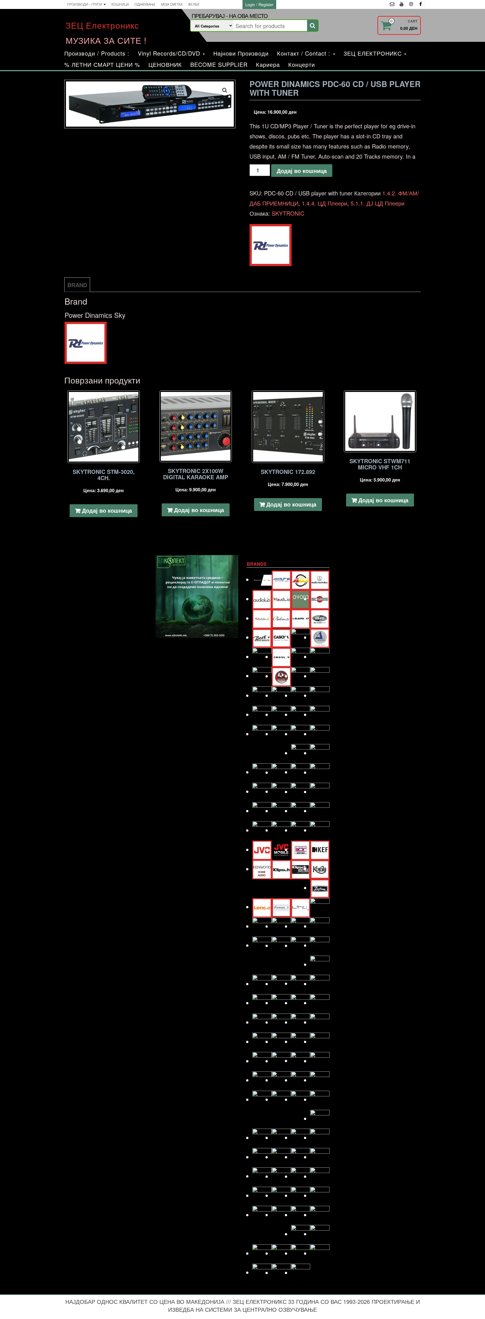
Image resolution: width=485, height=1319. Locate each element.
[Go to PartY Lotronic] (262, 1041)
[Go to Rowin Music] (320, 1118)
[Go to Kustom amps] (320, 888)
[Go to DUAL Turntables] (262, 695)
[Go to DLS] (281, 676)
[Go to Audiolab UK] (262, 599)
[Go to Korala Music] (320, 868)
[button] (225, 90)
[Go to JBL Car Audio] (320, 830)
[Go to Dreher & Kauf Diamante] (320, 676)
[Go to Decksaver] (300, 656)
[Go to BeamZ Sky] (262, 618)
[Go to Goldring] (320, 753)
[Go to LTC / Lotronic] (300, 907)
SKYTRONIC (288, 213)
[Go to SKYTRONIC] (320, 1157)
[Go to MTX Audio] (320, 984)
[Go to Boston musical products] (262, 637)
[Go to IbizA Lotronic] (281, 811)
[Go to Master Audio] (320, 926)
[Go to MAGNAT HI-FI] (300, 926)
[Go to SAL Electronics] (262, 1137)
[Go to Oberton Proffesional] (300, 1003)
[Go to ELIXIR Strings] (320, 695)
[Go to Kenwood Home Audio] (262, 869)
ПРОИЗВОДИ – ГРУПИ (85, 4)
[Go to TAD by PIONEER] (320, 1176)
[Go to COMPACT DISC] (262, 656)
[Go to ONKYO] (281, 1022)
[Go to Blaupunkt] (300, 618)
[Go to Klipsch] (281, 869)
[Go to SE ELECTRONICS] (300, 1137)
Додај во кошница (302, 170)
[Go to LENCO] (262, 907)
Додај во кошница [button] (107, 510)
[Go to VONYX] (262, 1253)
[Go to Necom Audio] (262, 1003)
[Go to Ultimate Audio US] (281, 1215)
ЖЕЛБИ (193, 4)
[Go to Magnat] (281, 926)
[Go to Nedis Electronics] (281, 1003)
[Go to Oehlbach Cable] (320, 1003)
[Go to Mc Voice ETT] (300, 945)
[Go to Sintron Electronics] (281, 1157)
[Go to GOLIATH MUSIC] (262, 772)
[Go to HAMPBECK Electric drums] (300, 772)
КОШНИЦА (120, 4)
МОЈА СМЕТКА (171, 4)
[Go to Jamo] (281, 830)
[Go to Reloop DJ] (300, 1080)
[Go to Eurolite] (300, 714)
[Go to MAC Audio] (320, 907)
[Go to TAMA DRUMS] (281, 1195)
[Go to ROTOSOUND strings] (320, 1099)
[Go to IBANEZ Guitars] (262, 811)
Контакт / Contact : (304, 53)
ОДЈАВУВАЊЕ (144, 4)
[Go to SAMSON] (281, 1137)
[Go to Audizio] (281, 599)
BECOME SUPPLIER (219, 64)
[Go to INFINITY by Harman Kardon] (300, 811)
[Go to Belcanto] (281, 618)
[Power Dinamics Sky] (271, 245)
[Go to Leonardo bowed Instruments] (281, 907)
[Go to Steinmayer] (281, 1176)
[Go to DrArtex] (300, 676)
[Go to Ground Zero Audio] (281, 772)
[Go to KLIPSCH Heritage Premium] (300, 869)
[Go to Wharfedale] (300, 1253)
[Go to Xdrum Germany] (262, 1272)
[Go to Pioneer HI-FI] (262, 1061)
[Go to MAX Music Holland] (262, 945)
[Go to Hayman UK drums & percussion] (281, 791)
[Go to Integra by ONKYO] (320, 811)
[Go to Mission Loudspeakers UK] (262, 984)
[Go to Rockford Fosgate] (262, 1099)
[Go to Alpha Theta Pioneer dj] (262, 579)
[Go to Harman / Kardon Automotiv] (320, 772)
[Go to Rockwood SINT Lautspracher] (300, 1099)
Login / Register (259, 4)
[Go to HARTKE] (262, 791)
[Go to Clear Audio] (320, 637)
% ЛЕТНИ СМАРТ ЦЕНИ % (102, 64)
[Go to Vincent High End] (300, 1234)
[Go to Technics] (320, 1195)
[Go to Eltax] (262, 714)
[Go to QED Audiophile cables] (262, 1080)
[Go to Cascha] (281, 637)
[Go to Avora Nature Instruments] (300, 599)
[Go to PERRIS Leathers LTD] (281, 1041)
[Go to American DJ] (300, 579)
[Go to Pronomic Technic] (300, 1060)
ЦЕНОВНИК (165, 64)
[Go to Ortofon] (300, 1022)
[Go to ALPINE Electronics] (281, 579)
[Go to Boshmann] (320, 618)
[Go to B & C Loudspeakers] (320, 599)
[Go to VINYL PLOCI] (320, 1234)
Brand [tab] (77, 285)
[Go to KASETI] (300, 849)
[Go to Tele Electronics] (262, 1215)
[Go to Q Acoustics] (320, 1061)
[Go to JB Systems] (300, 830)
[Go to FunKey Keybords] (300, 734)
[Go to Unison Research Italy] (300, 1215)
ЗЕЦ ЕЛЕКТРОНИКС (374, 53)
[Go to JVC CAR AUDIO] (281, 849)
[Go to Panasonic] (320, 1022)
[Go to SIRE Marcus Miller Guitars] (300, 1157)
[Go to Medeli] (320, 964)
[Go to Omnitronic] (262, 1022)
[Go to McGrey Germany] (320, 945)
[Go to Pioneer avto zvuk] (300, 1041)
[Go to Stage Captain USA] (262, 1176)
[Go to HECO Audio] (300, 792)
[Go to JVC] (262, 849)
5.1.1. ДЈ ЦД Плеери (377, 203)
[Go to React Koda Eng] (281, 1080)
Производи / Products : (96, 53)
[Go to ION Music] (262, 830)
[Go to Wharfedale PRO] (320, 1253)
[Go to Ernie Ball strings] (281, 714)
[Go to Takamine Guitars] (262, 1195)
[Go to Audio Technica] (320, 579)
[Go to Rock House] (320, 1080)
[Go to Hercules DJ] (320, 792)
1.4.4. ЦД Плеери (324, 203)
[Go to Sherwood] (320, 1137)
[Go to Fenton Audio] (281, 734)
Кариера (268, 64)
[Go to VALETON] (320, 1215)
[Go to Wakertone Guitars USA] (281, 1253)
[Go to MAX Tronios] (281, 945)
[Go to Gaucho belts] (300, 753)
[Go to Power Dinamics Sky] (281, 1061)
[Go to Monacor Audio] (281, 984)
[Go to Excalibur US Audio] (320, 714)
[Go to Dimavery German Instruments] (262, 676)
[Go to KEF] (320, 849)
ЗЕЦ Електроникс (102, 25)
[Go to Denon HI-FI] (320, 656)
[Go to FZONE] (320, 734)
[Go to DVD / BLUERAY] (281, 695)
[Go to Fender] (262, 734)
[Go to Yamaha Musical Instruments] (300, 1272)
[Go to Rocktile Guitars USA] (281, 1099)
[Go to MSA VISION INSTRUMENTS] (300, 983)
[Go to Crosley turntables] (281, 656)
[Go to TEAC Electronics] (300, 1195)
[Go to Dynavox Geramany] (300, 695)
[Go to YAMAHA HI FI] (281, 1272)
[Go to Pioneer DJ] (320, 1041)
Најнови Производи (241, 53)
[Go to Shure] (262, 1157)
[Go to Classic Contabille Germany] (300, 637)
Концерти (301, 64)
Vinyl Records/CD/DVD (170, 53)
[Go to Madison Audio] (262, 926)
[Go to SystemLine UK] (300, 1176)
